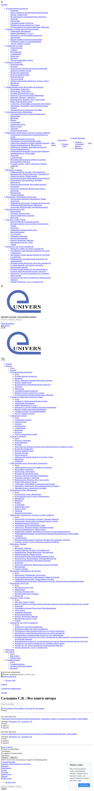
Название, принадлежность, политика (16, 764)
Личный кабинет (7, 323)
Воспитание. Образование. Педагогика (30, 575)
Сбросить (13, 757)
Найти (4, 789)
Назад (12, 368)
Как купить (14, 656)
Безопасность (6, 774)
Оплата (4, 770)
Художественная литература (26, 376)
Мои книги (5, 326)
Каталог (13, 370)
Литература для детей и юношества (28, 627)
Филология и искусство (24, 587)
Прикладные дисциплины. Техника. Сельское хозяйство (37, 519)
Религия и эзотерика (23, 440)
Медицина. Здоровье (23, 548)
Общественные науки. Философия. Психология (33, 467)
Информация (6, 768)
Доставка (4, 772)
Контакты (5, 766)
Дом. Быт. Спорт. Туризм (24, 602)
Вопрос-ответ (6, 778)
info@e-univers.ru (9, 676)
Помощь (4, 776)
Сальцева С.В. (26, 721)
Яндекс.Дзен (10, 680)
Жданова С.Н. (14, 721)
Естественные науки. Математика (28, 494)
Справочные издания (23, 420)
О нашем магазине (17, 664)
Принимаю (84, 785)
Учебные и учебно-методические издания (31, 401)
